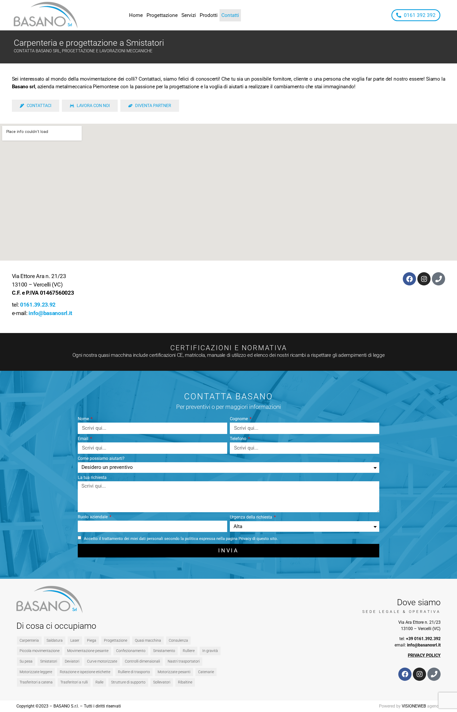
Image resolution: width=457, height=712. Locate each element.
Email (83, 439)
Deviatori (72, 661)
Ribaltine (185, 682)
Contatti (230, 15)
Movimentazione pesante (87, 651)
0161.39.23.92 (38, 305)
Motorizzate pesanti (174, 672)
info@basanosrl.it (50, 313)
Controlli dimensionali (142, 661)
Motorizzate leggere (36, 672)
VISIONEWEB (414, 706)
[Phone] (438, 278)
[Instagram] (424, 278)
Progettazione (162, 15)
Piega (91, 640)
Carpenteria (29, 640)
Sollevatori (161, 682)
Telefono (238, 439)
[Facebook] (409, 278)
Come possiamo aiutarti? (101, 458)
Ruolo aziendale (93, 517)
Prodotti (209, 15)
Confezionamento (130, 651)
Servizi (188, 15)
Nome (84, 419)
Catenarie (206, 672)
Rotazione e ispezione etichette (85, 672)
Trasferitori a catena (36, 682)
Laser (74, 640)
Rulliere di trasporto (134, 672)
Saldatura (55, 640)
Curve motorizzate (102, 661)
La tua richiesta (92, 477)
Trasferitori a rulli (74, 682)
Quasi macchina (148, 640)
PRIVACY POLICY (424, 655)
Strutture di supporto (128, 682)
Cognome (239, 419)
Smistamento (164, 651)
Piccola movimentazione (40, 651)
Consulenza (178, 640)
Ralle (99, 682)
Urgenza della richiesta (251, 517)
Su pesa (26, 661)
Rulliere (189, 651)
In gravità (210, 651)
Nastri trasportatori (184, 661)
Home (136, 15)
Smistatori (48, 661)
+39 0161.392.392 (423, 638)
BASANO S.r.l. (66, 706)
